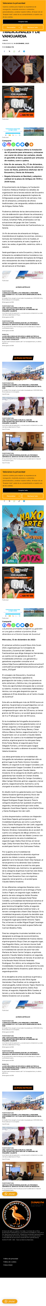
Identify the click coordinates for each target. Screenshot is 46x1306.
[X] (9, 51)
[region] (23, 16)
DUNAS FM (10, 47)
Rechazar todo (32, 27)
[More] (31, 144)
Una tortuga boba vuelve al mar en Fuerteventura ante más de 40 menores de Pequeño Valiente (20, 309)
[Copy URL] (19, 51)
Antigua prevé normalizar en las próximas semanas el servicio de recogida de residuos (20, 323)
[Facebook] (4, 51)
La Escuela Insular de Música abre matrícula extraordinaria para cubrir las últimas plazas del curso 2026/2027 (21, 337)
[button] (9, 1301)
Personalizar (11, 27)
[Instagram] (9, 144)
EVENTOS (5, 40)
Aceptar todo (23, 21)
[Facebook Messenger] (22, 144)
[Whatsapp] (13, 144)
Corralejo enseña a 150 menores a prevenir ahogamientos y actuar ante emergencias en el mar (21, 294)
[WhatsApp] (14, 51)
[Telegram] (24, 51)
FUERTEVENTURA (8, 291)
